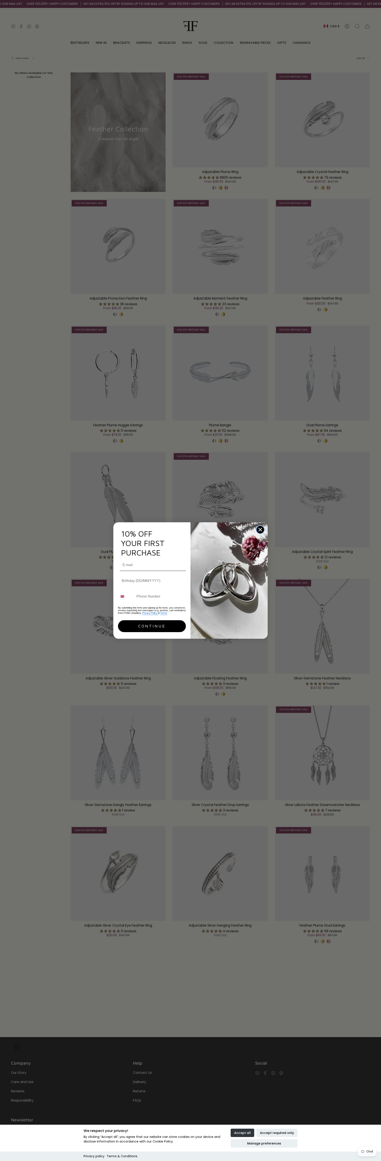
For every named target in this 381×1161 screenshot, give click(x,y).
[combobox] (126, 596)
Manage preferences (264, 1143)
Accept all (242, 1133)
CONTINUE (152, 626)
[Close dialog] (260, 530)
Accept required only (277, 1133)
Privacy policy (94, 1156)
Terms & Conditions (122, 1156)
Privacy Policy (150, 613)
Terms (163, 613)
